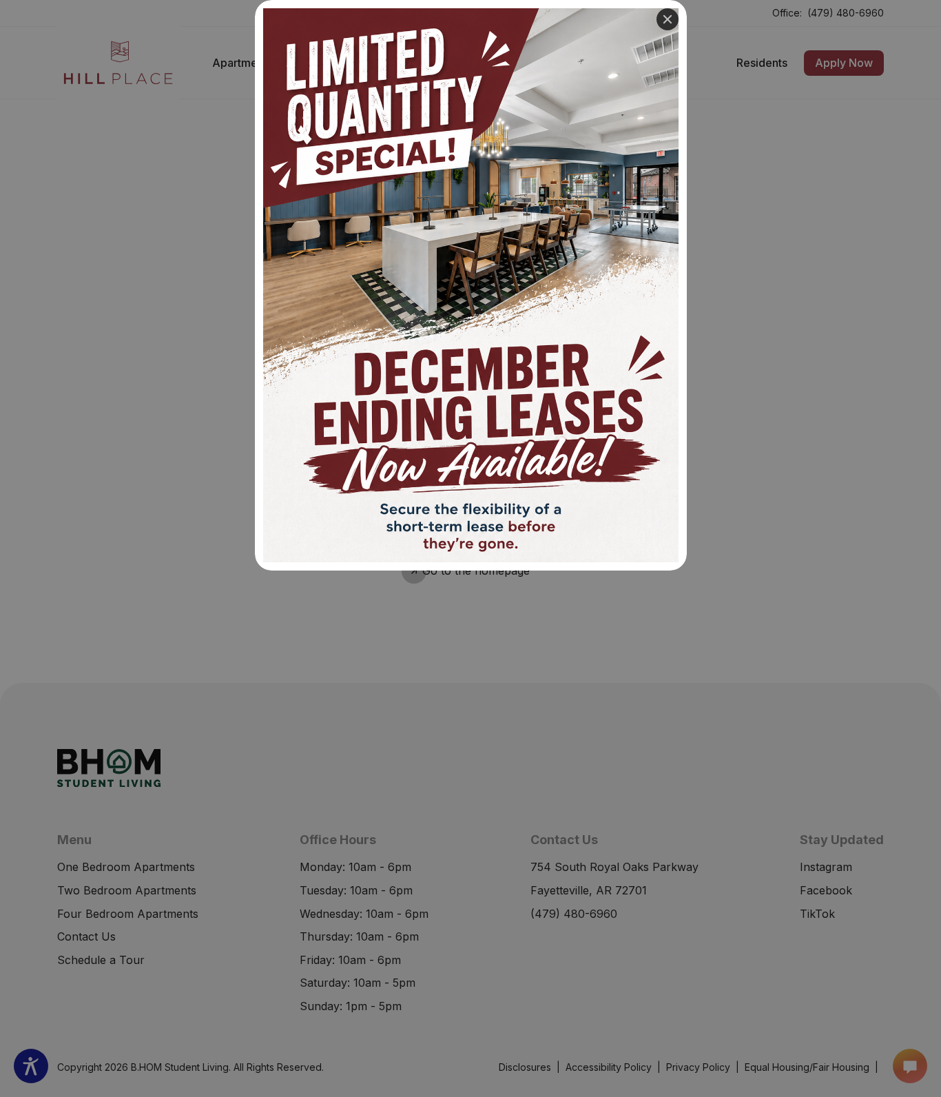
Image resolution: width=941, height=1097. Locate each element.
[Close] (667, 19)
